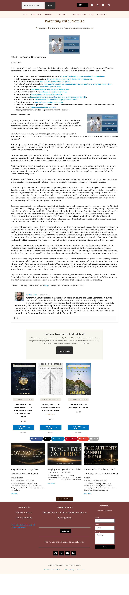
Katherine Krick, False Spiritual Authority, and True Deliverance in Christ (101, 473)
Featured (69, 28)
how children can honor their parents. (47, 94)
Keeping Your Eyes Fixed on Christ (64, 469)
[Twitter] (17, 318)
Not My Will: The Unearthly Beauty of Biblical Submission (50, 407)
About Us (35, 14)
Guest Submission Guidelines (53, 570)
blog (46, 285)
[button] (36, 439)
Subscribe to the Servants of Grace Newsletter (23, 526)
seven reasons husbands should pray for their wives (56, 99)
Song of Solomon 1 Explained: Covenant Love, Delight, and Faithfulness (25, 473)
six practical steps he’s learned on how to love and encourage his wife (57, 97)
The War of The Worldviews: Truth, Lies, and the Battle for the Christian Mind (23, 410)
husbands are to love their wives (54, 92)
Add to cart (24, 427)
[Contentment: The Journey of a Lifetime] (78, 379)
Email (97, 525)
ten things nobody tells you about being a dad (50, 89)
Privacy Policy (69, 570)
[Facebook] (14, 318)
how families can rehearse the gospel (55, 81)
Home (25, 14)
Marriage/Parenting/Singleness (83, 28)
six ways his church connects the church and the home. (82, 76)
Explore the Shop (64, 351)
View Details (23, 432)
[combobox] (33, 5)
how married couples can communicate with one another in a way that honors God (78, 84)
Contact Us (101, 14)
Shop (91, 14)
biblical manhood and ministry (43, 107)
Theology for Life (78, 14)
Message (98, 532)
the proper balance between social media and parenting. (70, 79)
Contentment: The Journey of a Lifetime (78, 406)
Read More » (14, 493)
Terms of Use (81, 570)
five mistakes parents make (50, 86)
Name (97, 517)
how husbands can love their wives (49, 102)
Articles (62, 14)
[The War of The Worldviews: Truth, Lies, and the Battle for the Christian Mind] (23, 379)
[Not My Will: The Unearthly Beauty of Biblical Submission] (50, 379)
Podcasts (48, 14)
